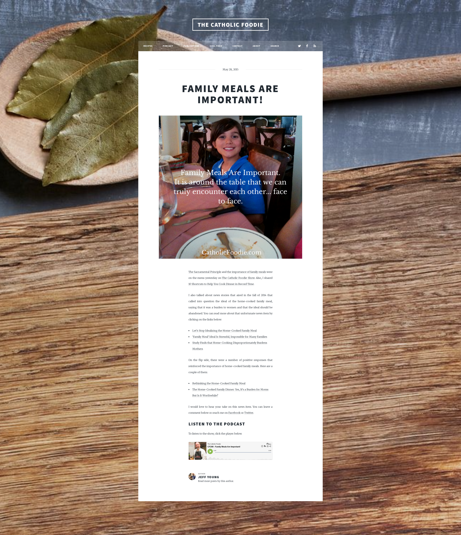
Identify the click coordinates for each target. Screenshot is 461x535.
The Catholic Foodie (230, 24)
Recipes (148, 46)
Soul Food (216, 46)
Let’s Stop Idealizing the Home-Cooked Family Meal (224, 330)
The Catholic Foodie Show (238, 278)
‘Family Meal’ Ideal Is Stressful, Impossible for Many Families (229, 336)
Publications (191, 46)
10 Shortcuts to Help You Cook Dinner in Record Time (221, 284)
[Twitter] (299, 46)
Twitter (248, 412)
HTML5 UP (236, 513)
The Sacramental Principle (204, 272)
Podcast (168, 46)
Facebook (234, 412)
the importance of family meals (246, 272)
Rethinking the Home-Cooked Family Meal (218, 383)
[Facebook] (307, 46)
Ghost (269, 513)
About (256, 46)
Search (275, 46)
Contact (237, 46)
